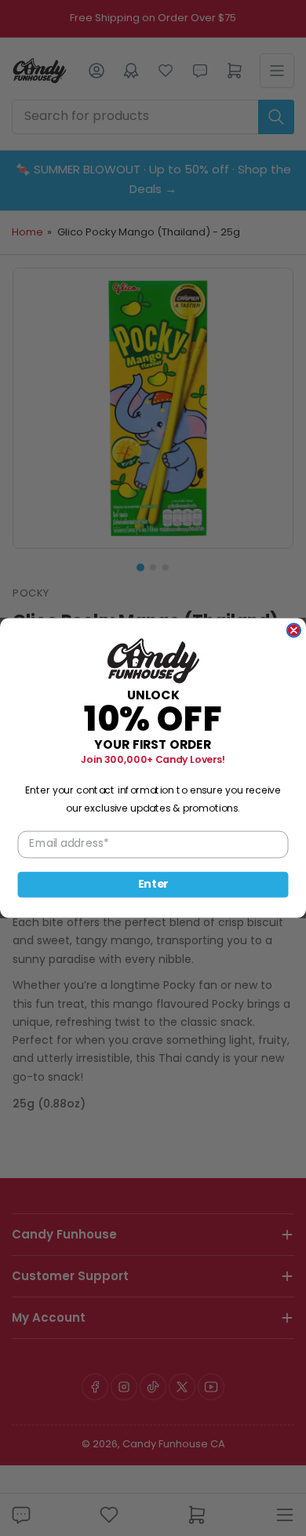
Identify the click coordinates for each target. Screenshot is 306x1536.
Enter (153, 884)
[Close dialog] (294, 630)
